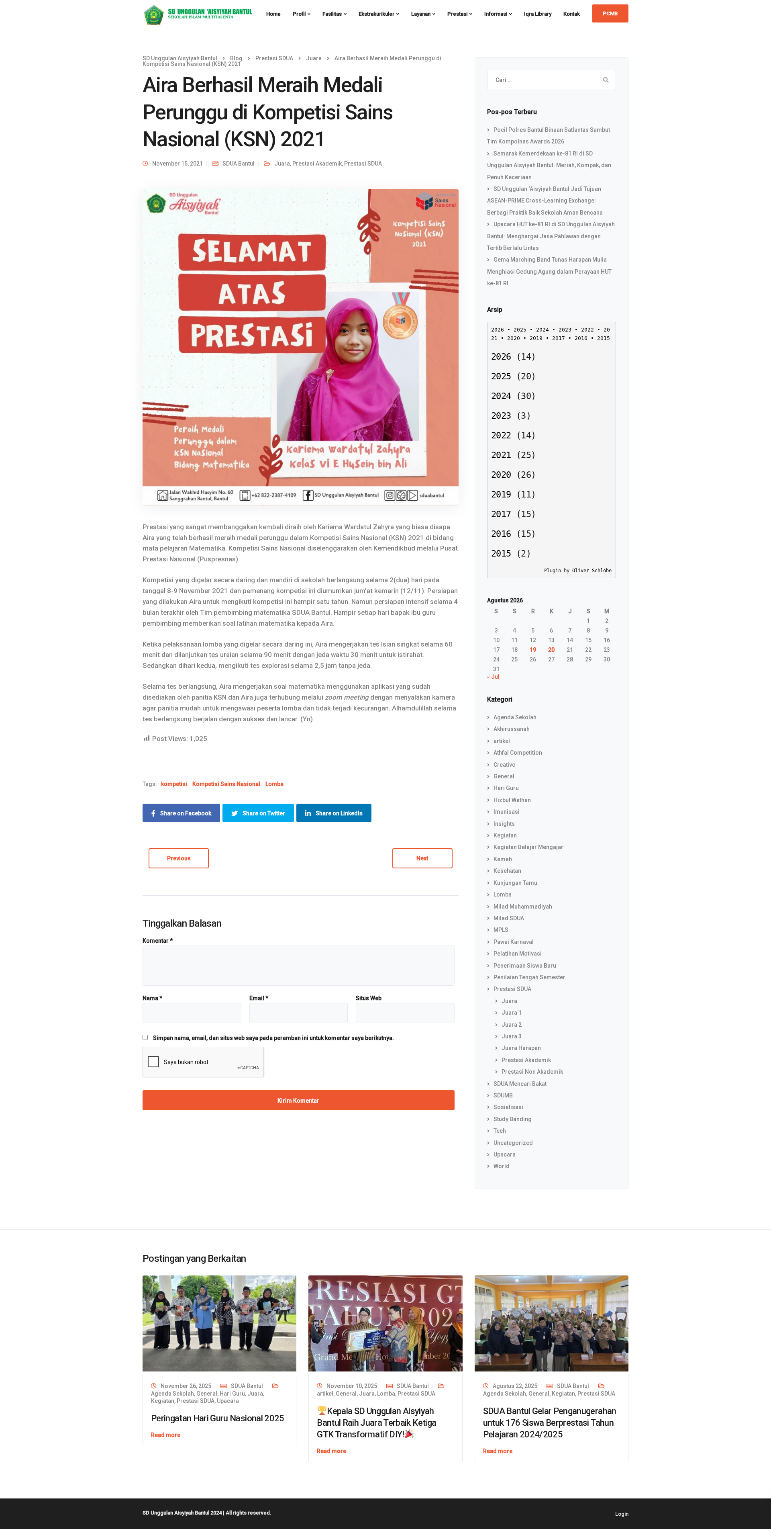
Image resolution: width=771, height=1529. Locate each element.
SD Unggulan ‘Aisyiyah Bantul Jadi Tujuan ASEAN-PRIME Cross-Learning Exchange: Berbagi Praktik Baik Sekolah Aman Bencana (545, 201)
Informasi (495, 14)
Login (621, 1514)
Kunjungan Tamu (515, 883)
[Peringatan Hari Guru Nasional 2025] (219, 1323)
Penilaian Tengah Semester (529, 977)
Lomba (274, 784)
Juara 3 (512, 1036)
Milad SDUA (509, 918)
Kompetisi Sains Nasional (226, 784)
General (504, 776)
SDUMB (503, 1095)
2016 (581, 338)
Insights (504, 824)
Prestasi (457, 14)
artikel (502, 741)
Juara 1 (512, 1012)
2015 (603, 338)
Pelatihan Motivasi (518, 953)
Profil (299, 14)
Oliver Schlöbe (592, 570)
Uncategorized (513, 1143)
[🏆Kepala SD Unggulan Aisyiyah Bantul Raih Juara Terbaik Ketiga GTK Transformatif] (385, 1323)
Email (258, 998)
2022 (587, 330)
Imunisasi (507, 812)
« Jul (493, 676)
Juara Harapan (521, 1048)
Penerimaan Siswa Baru (525, 965)
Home (273, 14)
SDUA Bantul (238, 163)
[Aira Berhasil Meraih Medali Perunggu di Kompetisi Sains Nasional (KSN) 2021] (301, 347)
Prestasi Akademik (317, 163)
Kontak (571, 14)
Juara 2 (512, 1024)
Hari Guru (506, 788)
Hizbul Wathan (512, 800)
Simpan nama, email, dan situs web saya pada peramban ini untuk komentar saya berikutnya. (273, 1038)
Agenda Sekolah (515, 717)
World (502, 1166)
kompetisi (174, 784)
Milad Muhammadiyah (523, 906)
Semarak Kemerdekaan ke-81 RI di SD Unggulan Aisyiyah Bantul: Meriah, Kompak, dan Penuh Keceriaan (549, 165)
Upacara (505, 1154)
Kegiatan (505, 835)
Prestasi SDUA (363, 163)
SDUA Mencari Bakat (520, 1084)
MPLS (501, 930)
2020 (513, 338)
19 (533, 650)
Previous (179, 858)
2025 (520, 330)
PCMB (610, 13)
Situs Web (368, 998)
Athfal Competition (518, 752)
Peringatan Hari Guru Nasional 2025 (217, 1418)
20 (551, 650)
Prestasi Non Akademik (532, 1071)
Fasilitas (332, 14)
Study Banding (513, 1119)
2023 (565, 330)
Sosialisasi (508, 1107)
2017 (558, 338)
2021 (501, 455)
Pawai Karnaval (514, 942)
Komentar (158, 941)
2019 (536, 338)
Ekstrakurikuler (376, 14)
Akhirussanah (512, 729)
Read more (165, 1435)
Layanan (420, 14)
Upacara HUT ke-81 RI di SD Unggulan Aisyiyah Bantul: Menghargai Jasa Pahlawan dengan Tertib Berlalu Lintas (551, 236)
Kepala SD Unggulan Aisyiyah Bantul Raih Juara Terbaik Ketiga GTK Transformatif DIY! (376, 1422)
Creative (504, 764)
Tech (500, 1131)
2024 (542, 330)
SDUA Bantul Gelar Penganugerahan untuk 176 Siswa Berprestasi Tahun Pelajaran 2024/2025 (549, 1422)
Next (422, 858)
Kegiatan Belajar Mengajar (528, 847)
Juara (282, 163)
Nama (152, 998)
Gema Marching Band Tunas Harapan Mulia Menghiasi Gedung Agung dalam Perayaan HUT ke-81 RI (549, 271)
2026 (497, 330)
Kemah (503, 859)
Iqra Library (537, 14)
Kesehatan (507, 871)
